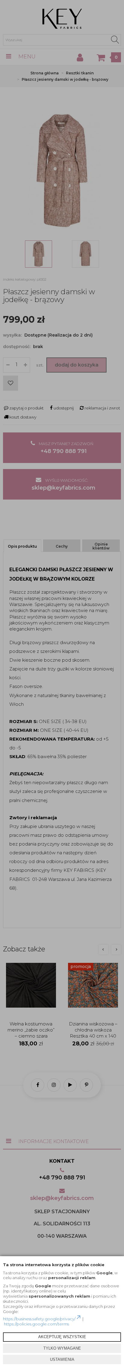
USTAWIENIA (62, 1359)
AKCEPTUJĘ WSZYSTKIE (62, 1337)
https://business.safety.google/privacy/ (39, 1318)
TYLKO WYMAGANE (62, 1348)
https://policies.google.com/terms (36, 1323)
